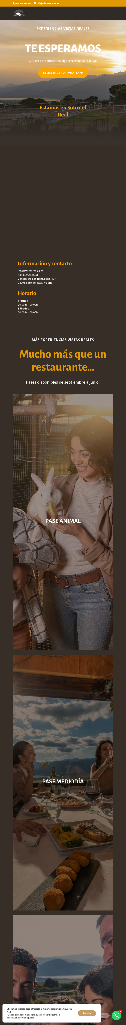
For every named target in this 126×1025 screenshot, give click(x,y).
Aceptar (87, 1013)
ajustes (30, 1017)
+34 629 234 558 (28, 275)
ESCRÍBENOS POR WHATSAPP (63, 72)
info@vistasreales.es (30, 271)
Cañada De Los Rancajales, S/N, (37, 279)
